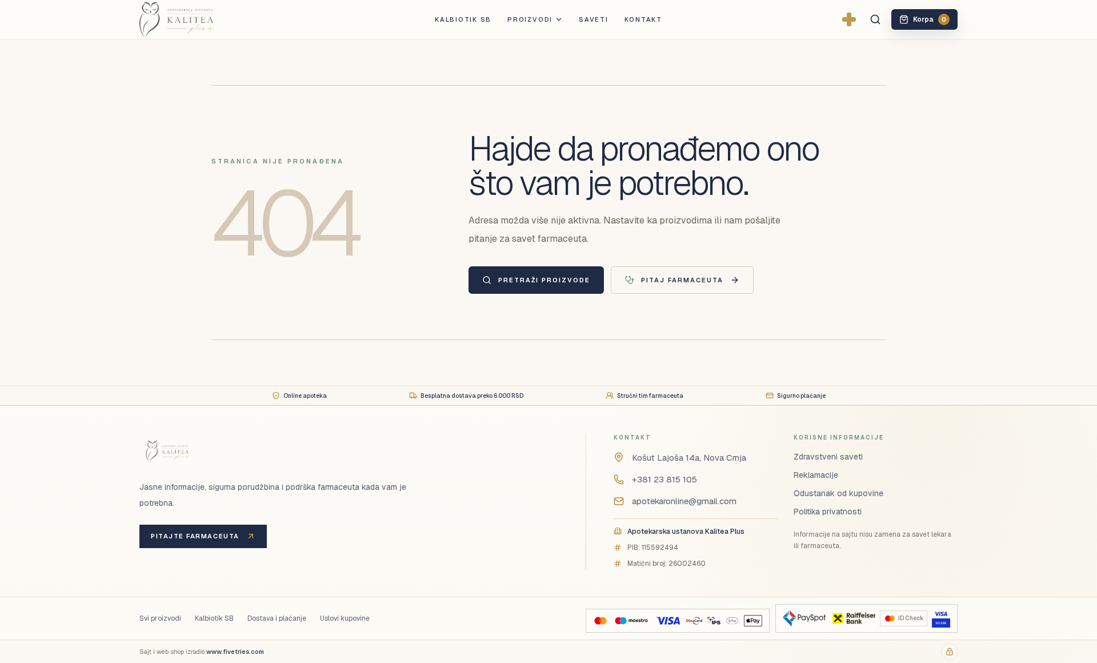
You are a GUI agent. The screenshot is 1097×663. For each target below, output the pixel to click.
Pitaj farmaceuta (682, 280)
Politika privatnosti (828, 511)
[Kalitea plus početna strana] (195, 19)
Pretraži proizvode (544, 280)
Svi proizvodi (160, 618)
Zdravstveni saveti (828, 457)
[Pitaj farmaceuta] (849, 19)
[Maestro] (631, 620)
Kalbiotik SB (463, 19)
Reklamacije (816, 475)
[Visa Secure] (941, 618)
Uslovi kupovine (345, 618)
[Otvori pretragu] (875, 19)
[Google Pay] (732, 620)
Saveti (593, 19)
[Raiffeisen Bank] (852, 618)
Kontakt (643, 19)
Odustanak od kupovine (838, 493)
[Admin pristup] (950, 652)
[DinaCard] (693, 620)
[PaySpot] (804, 618)
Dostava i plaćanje (276, 618)
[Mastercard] (600, 620)
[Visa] (668, 620)
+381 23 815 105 (664, 479)
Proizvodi (529, 19)
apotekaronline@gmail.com (684, 501)
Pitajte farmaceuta (195, 536)
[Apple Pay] (753, 620)
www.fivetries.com (235, 652)
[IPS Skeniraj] (713, 621)
